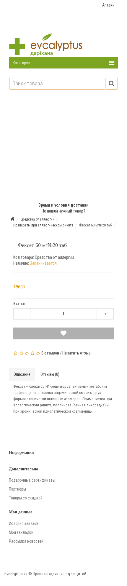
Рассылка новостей (26, 541)
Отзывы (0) (49, 374)
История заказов (23, 523)
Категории (21, 62)
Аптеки (108, 5)
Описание (22, 374)
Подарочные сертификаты (32, 480)
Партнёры (17, 489)
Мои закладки (21, 532)
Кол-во (19, 304)
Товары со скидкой (26, 498)
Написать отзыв (76, 353)
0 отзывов (50, 353)
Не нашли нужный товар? (63, 211)
